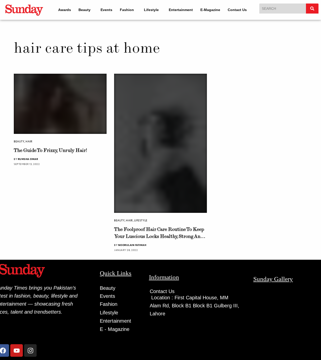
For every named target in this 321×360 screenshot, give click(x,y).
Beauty (81, 10)
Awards (61, 10)
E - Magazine (114, 329)
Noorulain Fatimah (132, 244)
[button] (83, 9)
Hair (29, 143)
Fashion (126, 10)
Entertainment (184, 10)
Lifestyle (152, 10)
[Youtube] (16, 350)
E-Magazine (214, 10)
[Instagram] (30, 350)
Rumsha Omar (28, 160)
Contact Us (240, 10)
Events (105, 10)
